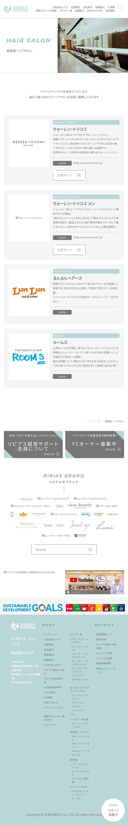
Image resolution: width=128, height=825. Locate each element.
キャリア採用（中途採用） (106, 646)
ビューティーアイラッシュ (80, 697)
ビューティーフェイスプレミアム (80, 662)
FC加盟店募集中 (53, 687)
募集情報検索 (103, 663)
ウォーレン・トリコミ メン (80, 745)
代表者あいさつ (60, 7)
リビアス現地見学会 (53, 680)
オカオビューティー (80, 681)
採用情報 (110, 10)
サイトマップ (50, 724)
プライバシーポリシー (54, 709)
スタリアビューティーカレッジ (80, 793)
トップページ (51, 634)
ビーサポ (76, 798)
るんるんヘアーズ (80, 750)
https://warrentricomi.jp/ (88, 163)
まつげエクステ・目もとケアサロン (79, 689)
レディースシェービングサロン (79, 640)
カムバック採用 (104, 653)
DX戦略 (48, 697)
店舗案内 (79, 10)
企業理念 (75, 7)
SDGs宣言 (49, 692)
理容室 (73, 759)
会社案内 (87, 7)
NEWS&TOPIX (95, 10)
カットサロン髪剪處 (80, 780)
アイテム (76, 706)
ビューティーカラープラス (80, 725)
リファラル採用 (104, 658)
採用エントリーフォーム (106, 670)
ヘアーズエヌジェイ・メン (80, 765)
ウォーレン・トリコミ (80, 738)
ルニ (74, 714)
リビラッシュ (78, 702)
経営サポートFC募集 (46, 10)
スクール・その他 (78, 786)
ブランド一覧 (65, 10)
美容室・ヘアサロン (80, 732)
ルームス (76, 754)
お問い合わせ (51, 702)
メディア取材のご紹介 (54, 671)
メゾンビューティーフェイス (80, 670)
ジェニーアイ (78, 710)
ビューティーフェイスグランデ (80, 655)
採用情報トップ (104, 634)
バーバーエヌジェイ (80, 773)
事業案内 (100, 7)
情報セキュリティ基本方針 (54, 718)
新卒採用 (101, 639)
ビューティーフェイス (80, 648)
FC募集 (111, 7)
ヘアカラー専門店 (79, 719)
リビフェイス (78, 675)
